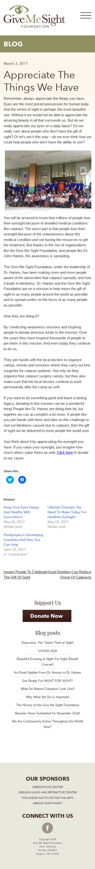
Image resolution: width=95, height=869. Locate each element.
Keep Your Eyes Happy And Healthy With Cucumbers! (21, 512)
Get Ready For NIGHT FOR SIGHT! (47, 681)
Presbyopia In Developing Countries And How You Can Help (23, 539)
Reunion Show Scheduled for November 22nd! (47, 713)
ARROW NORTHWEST (47, 803)
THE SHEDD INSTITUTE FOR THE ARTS (47, 798)
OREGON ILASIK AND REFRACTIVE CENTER (47, 792)
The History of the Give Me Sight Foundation (47, 705)
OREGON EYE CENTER (47, 787)
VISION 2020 (47, 651)
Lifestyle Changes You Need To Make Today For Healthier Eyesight (67, 512)
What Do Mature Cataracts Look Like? (48, 689)
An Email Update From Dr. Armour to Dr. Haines (47, 672)
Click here (65, 452)
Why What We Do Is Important (47, 697)
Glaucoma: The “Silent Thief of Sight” (47, 643)
